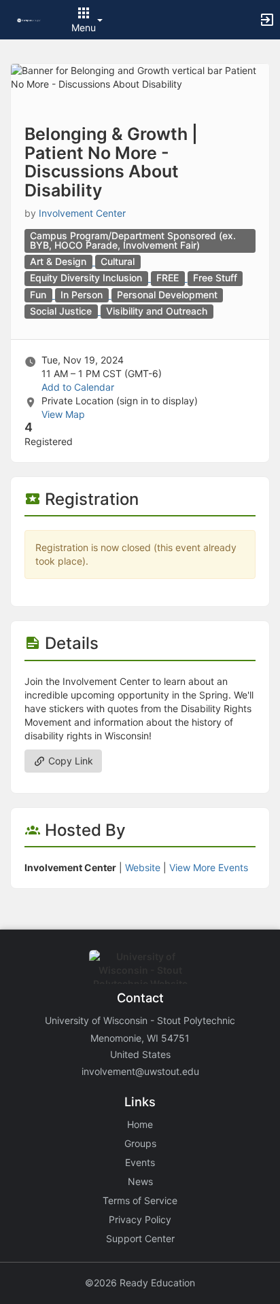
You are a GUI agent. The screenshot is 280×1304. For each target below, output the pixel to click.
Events (140, 1162)
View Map (63, 414)
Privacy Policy (140, 1219)
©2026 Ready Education (140, 1282)
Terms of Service (140, 1200)
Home (140, 1124)
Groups (140, 1143)
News (140, 1181)
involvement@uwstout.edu (140, 1071)
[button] (29, 19)
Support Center (140, 1238)
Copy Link (69, 760)
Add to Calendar (77, 387)
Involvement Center (82, 213)
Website (142, 867)
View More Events (208, 867)
